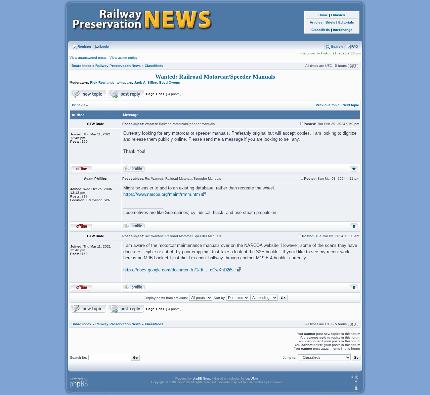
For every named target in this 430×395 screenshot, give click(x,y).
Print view (80, 105)
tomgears (124, 82)
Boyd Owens (169, 82)
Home (323, 15)
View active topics (123, 57)
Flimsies (338, 15)
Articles (316, 22)
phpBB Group (202, 378)
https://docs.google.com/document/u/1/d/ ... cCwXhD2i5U (179, 269)
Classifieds (320, 30)
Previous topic (328, 105)
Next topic (351, 105)
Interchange (342, 30)
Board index (81, 66)
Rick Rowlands (102, 82)
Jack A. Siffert (145, 82)
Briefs (330, 22)
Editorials (346, 22)
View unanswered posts (88, 57)
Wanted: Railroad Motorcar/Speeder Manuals (215, 76)
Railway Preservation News (118, 66)
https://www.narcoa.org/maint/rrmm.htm (161, 194)
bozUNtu (252, 378)
